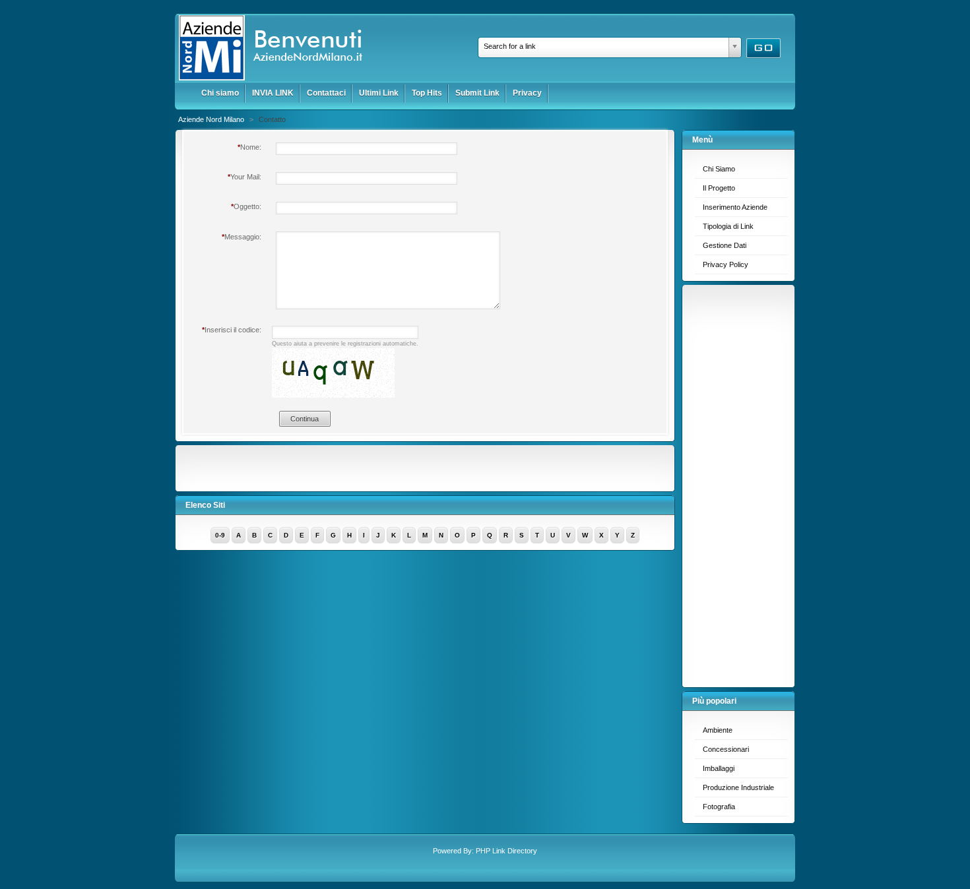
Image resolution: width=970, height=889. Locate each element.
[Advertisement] (741, 483)
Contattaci (326, 93)
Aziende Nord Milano (212, 119)
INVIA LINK (273, 93)
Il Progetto (719, 188)
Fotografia (719, 807)
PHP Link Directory (506, 851)
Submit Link (477, 93)
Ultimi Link (379, 93)
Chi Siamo (719, 169)
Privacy (527, 93)
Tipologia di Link (728, 226)
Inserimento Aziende (735, 207)
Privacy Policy (725, 264)
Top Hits (427, 93)
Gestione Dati (724, 245)
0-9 (220, 535)
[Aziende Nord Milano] (275, 78)
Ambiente (717, 730)
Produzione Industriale (738, 787)
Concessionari (726, 749)
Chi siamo (220, 93)
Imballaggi (718, 768)
